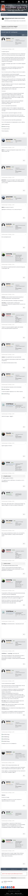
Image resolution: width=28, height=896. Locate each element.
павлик (8, 314)
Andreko (9, 224)
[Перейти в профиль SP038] (3, 19)
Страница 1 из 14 (14, 35)
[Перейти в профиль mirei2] (3, 493)
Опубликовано (8, 49)
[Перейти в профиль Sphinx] (3, 39)
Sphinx (8, 28)
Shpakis (8, 433)
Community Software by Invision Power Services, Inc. (14, 894)
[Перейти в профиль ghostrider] (3, 140)
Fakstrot (9, 752)
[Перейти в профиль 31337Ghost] (3, 404)
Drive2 (16, 226)
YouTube (16, 226)
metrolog (9, 254)
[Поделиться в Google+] (6, 887)
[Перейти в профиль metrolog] (3, 254)
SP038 (8, 462)
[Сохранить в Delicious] (10, 887)
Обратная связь (18, 893)
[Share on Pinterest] (14, 887)
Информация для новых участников (15, 18)
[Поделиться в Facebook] (3, 887)
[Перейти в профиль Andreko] (3, 225)
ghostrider (9, 139)
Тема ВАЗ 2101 (12, 891)
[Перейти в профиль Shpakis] (3, 434)
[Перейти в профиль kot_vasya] (3, 521)
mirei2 (8, 492)
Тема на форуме (19, 257)
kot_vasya (9, 520)
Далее (23, 34)
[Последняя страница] (26, 35)
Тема (11, 893)
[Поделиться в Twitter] (1, 887)
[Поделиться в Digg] (8, 887)
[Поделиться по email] (12, 887)
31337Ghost (9, 404)
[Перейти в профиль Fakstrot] (3, 752)
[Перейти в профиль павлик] (3, 314)
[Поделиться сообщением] (25, 49)
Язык (7, 893)
